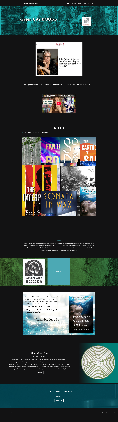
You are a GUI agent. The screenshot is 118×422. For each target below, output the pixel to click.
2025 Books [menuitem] (36, 132)
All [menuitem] (22, 132)
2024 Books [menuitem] (28, 132)
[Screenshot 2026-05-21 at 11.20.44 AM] (59, 42)
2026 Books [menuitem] (44, 132)
